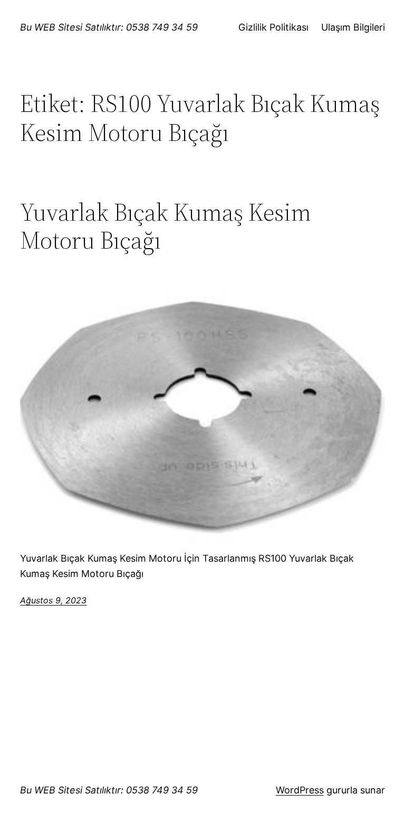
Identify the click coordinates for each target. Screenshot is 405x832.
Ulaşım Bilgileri (353, 27)
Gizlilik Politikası (273, 27)
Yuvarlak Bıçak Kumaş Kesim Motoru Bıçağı (165, 226)
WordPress (300, 790)
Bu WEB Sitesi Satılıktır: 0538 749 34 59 (109, 27)
